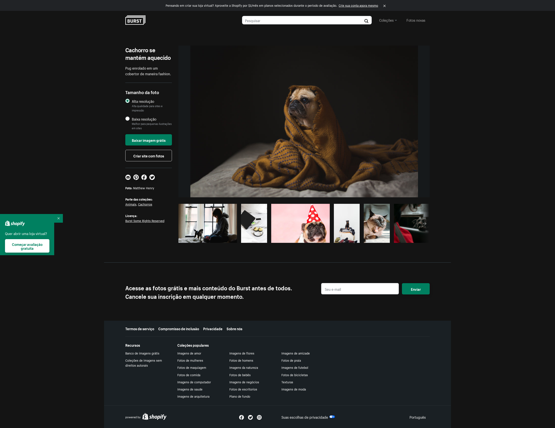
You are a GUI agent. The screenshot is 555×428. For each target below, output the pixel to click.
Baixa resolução (144, 118)
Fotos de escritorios (243, 389)
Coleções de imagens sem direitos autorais (143, 363)
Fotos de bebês (240, 374)
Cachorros (145, 204)
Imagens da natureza (243, 367)
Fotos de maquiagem (191, 367)
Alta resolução (143, 101)
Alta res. (207, 238)
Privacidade (212, 328)
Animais (130, 204)
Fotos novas (415, 20)
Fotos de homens (241, 360)
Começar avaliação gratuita (27, 246)
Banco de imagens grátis (142, 353)
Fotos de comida (188, 374)
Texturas (287, 381)
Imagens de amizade (295, 353)
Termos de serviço (139, 328)
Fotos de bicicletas (294, 374)
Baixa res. (225, 238)
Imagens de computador (194, 381)
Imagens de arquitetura (193, 396)
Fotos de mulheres (190, 360)
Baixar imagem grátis (149, 140)
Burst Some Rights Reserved (144, 220)
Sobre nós (234, 328)
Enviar (416, 289)
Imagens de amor (189, 353)
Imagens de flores (241, 353)
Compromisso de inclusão (178, 328)
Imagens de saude (189, 389)
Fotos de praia (291, 360)
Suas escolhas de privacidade (304, 417)
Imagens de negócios (244, 381)
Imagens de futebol (294, 367)
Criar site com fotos (148, 155)
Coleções (386, 20)
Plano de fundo (239, 396)
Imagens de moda (293, 389)
